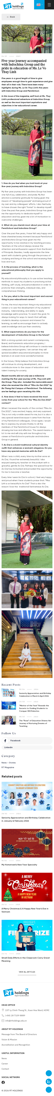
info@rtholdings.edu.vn (16, 1020)
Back (12, 17)
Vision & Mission (9, 1039)
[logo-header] (13, 6)
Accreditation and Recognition (16, 1044)
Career (5, 1063)
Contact (5, 1068)
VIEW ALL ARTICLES (27, 972)
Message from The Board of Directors (19, 1034)
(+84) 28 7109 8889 (15, 1015)
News (4, 1058)
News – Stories (9, 763)
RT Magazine (8, 767)
